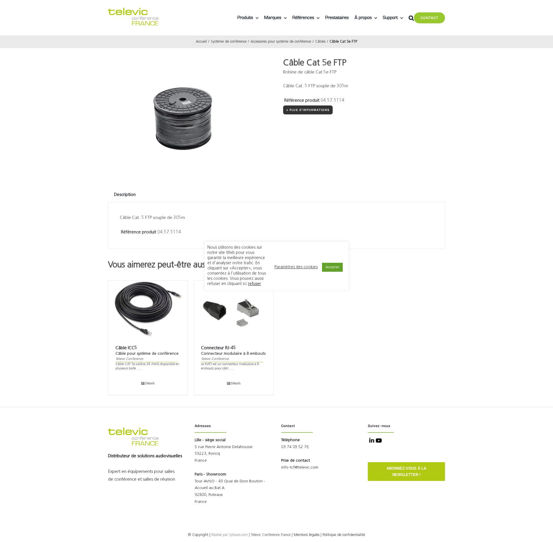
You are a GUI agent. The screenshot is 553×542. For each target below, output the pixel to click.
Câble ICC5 (126, 348)
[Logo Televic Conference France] (134, 10)
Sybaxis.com (238, 535)
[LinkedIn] (371, 441)
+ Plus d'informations (307, 110)
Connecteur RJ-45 (218, 348)
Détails (150, 383)
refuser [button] (254, 284)
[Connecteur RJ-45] (233, 309)
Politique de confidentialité (344, 535)
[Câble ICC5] (148, 309)
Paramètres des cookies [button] (296, 267)
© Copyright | (208, 535)
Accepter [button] (332, 267)
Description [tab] (125, 194)
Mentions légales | (307, 535)
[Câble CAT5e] (180, 112)
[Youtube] (378, 441)
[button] (411, 17)
